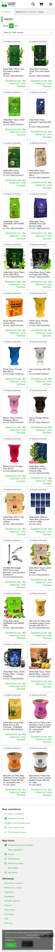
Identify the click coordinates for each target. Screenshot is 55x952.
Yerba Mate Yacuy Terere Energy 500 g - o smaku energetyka (13, 674)
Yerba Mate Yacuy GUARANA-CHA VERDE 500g (13, 223)
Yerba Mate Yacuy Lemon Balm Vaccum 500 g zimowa (40, 570)
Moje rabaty (13, 868)
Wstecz (7, 12)
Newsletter (12, 872)
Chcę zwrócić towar (16, 827)
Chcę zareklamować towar (19, 823)
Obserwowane (14, 859)
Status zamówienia (16, 814)
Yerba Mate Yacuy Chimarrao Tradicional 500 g (40, 122)
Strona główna (30, 12)
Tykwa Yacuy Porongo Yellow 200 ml (38, 322)
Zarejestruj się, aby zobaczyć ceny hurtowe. (15, 83)
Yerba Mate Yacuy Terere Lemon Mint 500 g (13, 273)
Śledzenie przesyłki (16, 818)
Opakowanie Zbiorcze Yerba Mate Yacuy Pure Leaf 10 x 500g (39, 519)
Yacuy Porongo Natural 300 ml (39, 419)
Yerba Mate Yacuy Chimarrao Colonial (11, 171)
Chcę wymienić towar (17, 832)
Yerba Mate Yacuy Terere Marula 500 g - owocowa (39, 673)
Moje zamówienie (11, 809)
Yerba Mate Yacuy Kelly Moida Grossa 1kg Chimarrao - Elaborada (13, 724)
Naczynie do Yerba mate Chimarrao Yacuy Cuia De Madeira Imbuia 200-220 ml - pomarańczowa (14, 779)
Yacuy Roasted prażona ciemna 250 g (13, 322)
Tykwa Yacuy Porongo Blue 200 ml (12, 370)
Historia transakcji (15, 863)
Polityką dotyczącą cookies (16, 935)
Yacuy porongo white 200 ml (39, 370)
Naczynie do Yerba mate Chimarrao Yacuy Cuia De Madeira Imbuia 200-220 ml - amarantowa (40, 725)
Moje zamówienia (15, 850)
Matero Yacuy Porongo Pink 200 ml (12, 467)
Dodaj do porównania (13, 41)
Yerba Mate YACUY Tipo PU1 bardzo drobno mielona (13, 71)
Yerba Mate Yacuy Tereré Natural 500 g (13, 121)
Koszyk (11, 854)
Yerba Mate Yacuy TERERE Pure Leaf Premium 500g (37, 223)
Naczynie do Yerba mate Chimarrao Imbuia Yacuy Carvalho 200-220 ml (39, 623)
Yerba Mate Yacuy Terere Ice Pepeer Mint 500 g (39, 273)
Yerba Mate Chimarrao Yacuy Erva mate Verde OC (39, 71)
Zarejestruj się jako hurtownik (20, 845)
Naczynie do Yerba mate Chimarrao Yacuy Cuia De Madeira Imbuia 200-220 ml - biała (40, 779)
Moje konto (8, 840)
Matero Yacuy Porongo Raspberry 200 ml (12, 419)
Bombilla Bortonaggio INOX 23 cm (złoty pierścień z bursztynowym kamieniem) (14, 571)
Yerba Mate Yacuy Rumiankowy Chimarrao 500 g (39, 172)
